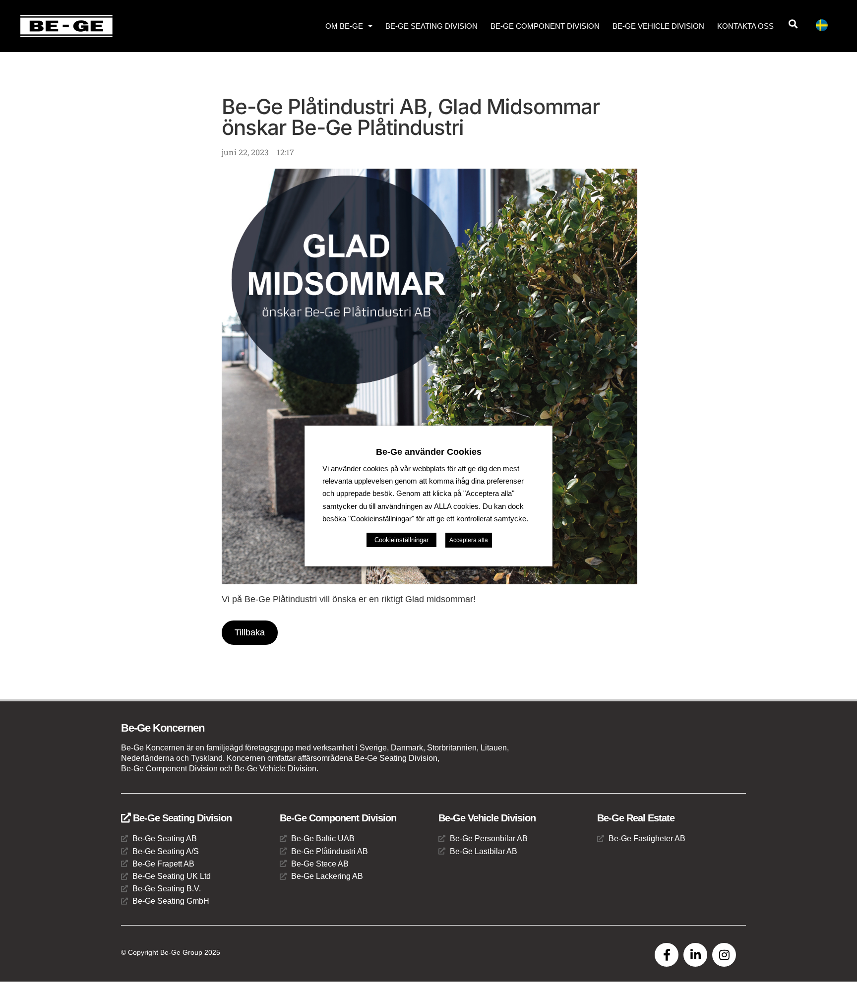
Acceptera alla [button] (468, 540)
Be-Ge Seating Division (431, 26)
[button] (793, 24)
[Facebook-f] (666, 955)
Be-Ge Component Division (545, 26)
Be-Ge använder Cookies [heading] (429, 452)
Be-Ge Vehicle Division (658, 26)
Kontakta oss (745, 26)
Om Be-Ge (344, 26)
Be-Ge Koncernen (162, 728)
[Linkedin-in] (695, 955)
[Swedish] (825, 27)
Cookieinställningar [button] (401, 540)
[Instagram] (724, 955)
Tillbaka (250, 632)
